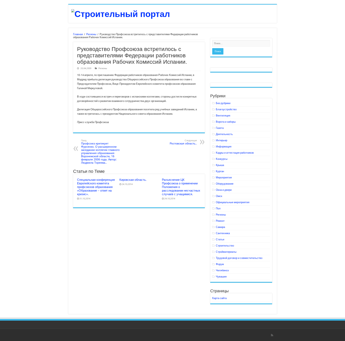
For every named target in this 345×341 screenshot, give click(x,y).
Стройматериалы (226, 251)
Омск (219, 196)
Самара (220, 227)
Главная (78, 34)
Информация (223, 146)
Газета (220, 127)
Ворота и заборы (226, 121)
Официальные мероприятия (232, 202)
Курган (220, 171)
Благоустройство (226, 109)
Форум (220, 264)
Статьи (220, 239)
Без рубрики (223, 103)
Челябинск (222, 270)
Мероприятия (224, 177)
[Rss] (272, 335)
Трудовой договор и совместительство (239, 257)
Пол (218, 208)
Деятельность (224, 134)
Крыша (220, 165)
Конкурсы (221, 158)
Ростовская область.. (183, 142)
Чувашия (221, 276)
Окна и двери (224, 189)
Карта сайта (219, 298)
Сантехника (223, 233)
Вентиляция (223, 115)
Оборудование (224, 183)
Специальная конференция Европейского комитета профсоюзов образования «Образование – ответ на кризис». (96, 187)
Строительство (225, 245)
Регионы (91, 34)
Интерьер (221, 140)
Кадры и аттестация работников (235, 152)
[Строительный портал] (120, 13)
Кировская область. (133, 180)
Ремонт (220, 220)
